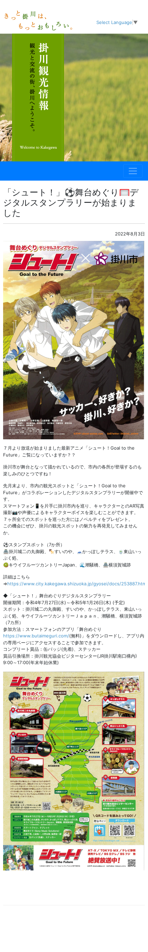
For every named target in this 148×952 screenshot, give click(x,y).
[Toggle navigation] (132, 171)
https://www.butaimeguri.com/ (36, 635)
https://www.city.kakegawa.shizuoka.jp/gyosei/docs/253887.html (77, 583)
